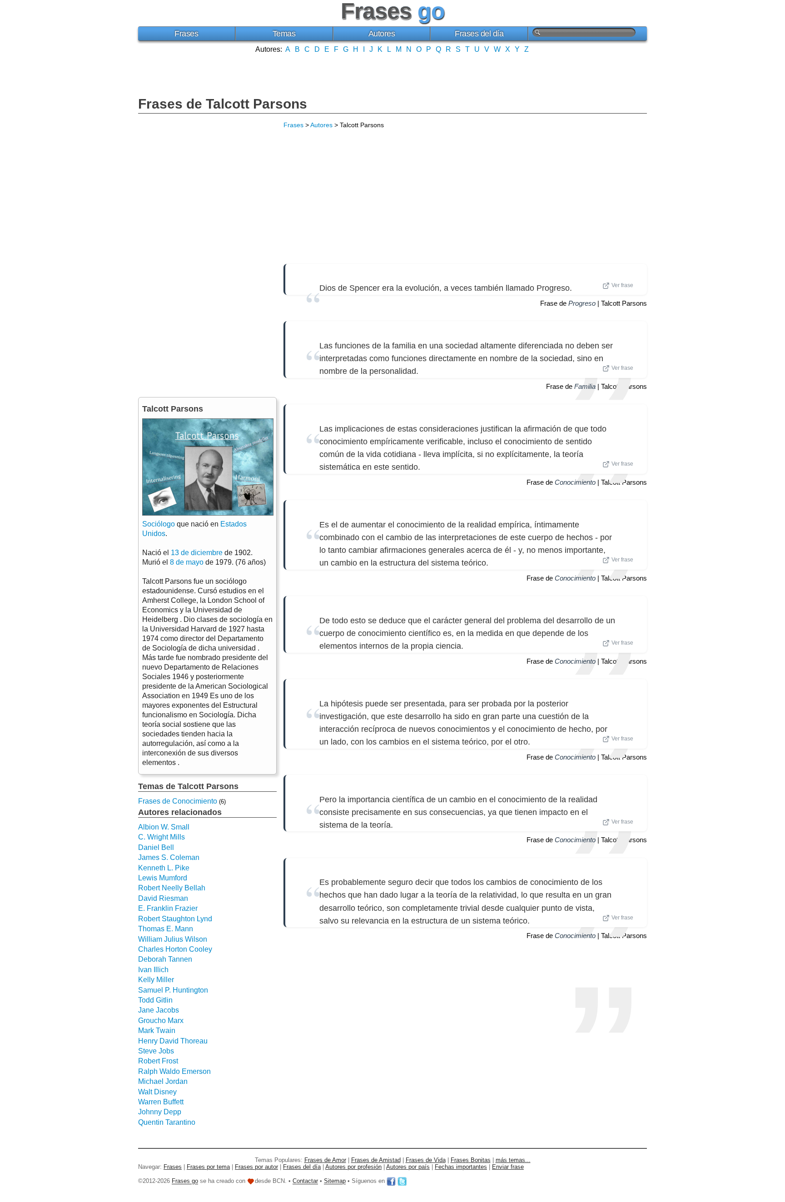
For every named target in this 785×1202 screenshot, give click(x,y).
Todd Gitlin (155, 1000)
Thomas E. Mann (165, 929)
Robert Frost (158, 1061)
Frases (186, 33)
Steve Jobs (156, 1051)
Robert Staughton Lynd (175, 919)
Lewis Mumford (162, 878)
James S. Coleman (168, 857)
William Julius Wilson (172, 939)
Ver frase (622, 285)
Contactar (305, 1181)
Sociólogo (158, 524)
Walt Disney (157, 1092)
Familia (585, 386)
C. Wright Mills (161, 837)
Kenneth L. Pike (163, 868)
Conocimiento (575, 482)
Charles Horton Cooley (175, 949)
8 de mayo (187, 562)
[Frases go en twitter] (402, 1181)
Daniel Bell (156, 847)
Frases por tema (208, 1166)
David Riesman (163, 898)
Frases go (185, 1181)
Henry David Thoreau (173, 1041)
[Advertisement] (392, 74)
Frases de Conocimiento (177, 801)
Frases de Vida (426, 1160)
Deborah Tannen (165, 959)
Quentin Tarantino (166, 1122)
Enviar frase (508, 1166)
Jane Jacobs (158, 1010)
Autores (381, 33)
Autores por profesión (353, 1166)
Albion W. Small (163, 827)
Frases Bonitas (471, 1160)
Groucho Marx (161, 1020)
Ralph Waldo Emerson (174, 1071)
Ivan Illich (153, 970)
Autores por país (408, 1166)
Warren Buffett (161, 1102)
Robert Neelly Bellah (171, 888)
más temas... (513, 1160)
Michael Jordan (163, 1081)
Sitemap (335, 1181)
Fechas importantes (461, 1166)
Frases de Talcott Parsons (222, 103)
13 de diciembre (197, 552)
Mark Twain (156, 1030)
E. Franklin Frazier (168, 908)
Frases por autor (256, 1166)
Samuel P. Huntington (173, 990)
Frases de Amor (325, 1160)
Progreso (582, 303)
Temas (284, 33)
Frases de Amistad (376, 1160)
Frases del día (479, 33)
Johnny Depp (159, 1112)
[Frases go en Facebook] (391, 1181)
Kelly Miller (156, 979)
